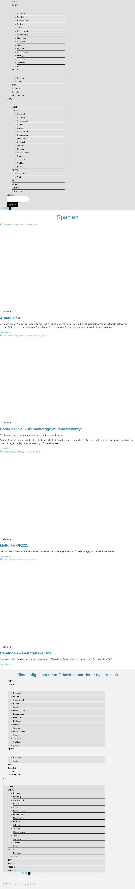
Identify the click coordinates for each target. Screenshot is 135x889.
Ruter (15, 70)
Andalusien (10, 318)
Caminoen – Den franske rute (26, 653)
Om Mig (15, 92)
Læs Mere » (6, 332)
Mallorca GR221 (14, 545)
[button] (36, 98)
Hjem (14, 2)
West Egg (31, 884)
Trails (19, 82)
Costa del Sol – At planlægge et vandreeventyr (41, 429)
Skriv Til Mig (18, 95)
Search (10, 195)
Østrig (20, 66)
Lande (15, 5)
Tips (14, 85)
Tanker (16, 88)
